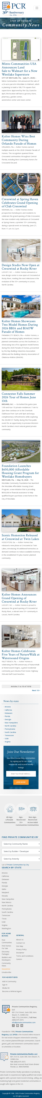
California (8, 710)
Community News (6, 964)
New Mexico (6, 902)
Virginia (7, 741)
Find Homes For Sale (6, 947)
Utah (7, 738)
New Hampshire (11, 722)
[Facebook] (13, 1025)
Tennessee (9, 735)
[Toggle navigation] (37, 8)
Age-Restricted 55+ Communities (21, 816)
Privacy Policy (21, 949)
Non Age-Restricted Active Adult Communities (32, 821)
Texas (4, 919)
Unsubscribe (6, 972)
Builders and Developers (6, 958)
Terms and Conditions (24, 956)
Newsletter (6, 969)
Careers (19, 959)
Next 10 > (36, 690)
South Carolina (10, 732)
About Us (19, 939)
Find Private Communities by (20, 837)
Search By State (11, 867)
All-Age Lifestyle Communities (9, 820)
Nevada (5, 896)
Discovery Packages (5, 952)
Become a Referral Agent (12, 991)
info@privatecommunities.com (23, 1022)
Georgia (8, 719)
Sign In (4, 985)
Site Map (19, 946)
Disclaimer (20, 953)
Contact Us (20, 943)
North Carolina (10, 726)
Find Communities (7, 941)
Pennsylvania (10, 729)
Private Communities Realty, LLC (23, 1054)
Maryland (5, 892)
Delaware (8, 713)
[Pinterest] (17, 1025)
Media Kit (6, 988)
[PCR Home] (7, 1009)
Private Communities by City (18, 865)
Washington (6, 928)
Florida (7, 716)
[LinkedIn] (21, 1025)
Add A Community (9, 981)
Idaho (4, 889)
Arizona (8, 706)
